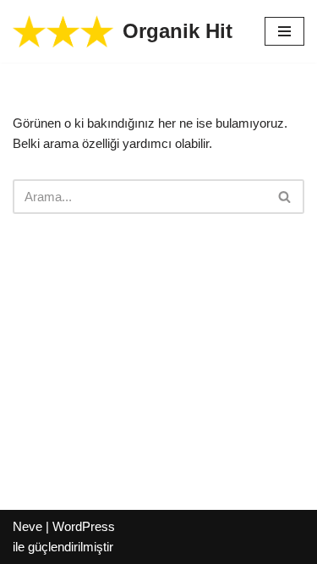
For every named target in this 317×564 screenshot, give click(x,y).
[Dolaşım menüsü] (284, 31)
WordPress (83, 526)
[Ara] (285, 196)
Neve (27, 526)
